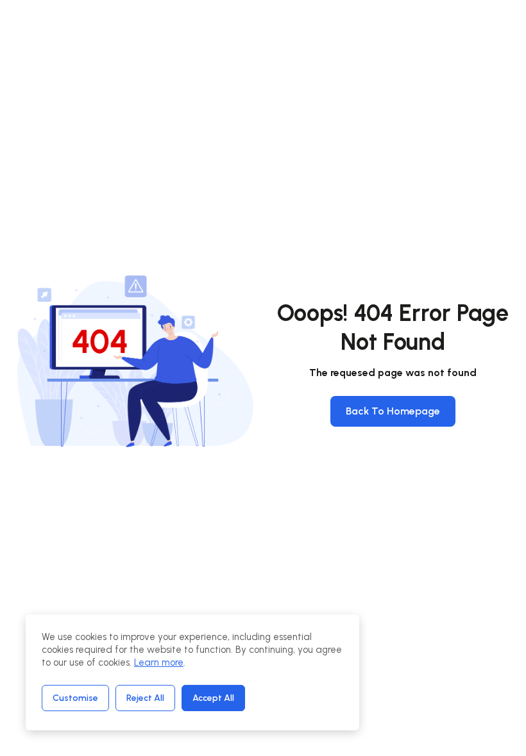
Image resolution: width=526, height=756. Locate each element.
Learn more (158, 662)
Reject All (145, 698)
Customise (75, 698)
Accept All (213, 698)
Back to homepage (393, 411)
